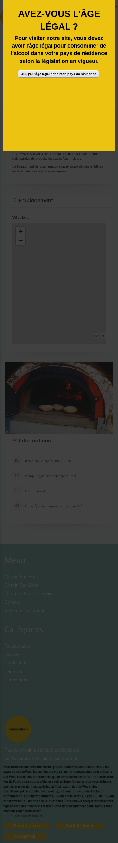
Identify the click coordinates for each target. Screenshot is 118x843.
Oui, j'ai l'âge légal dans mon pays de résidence (58, 74)
